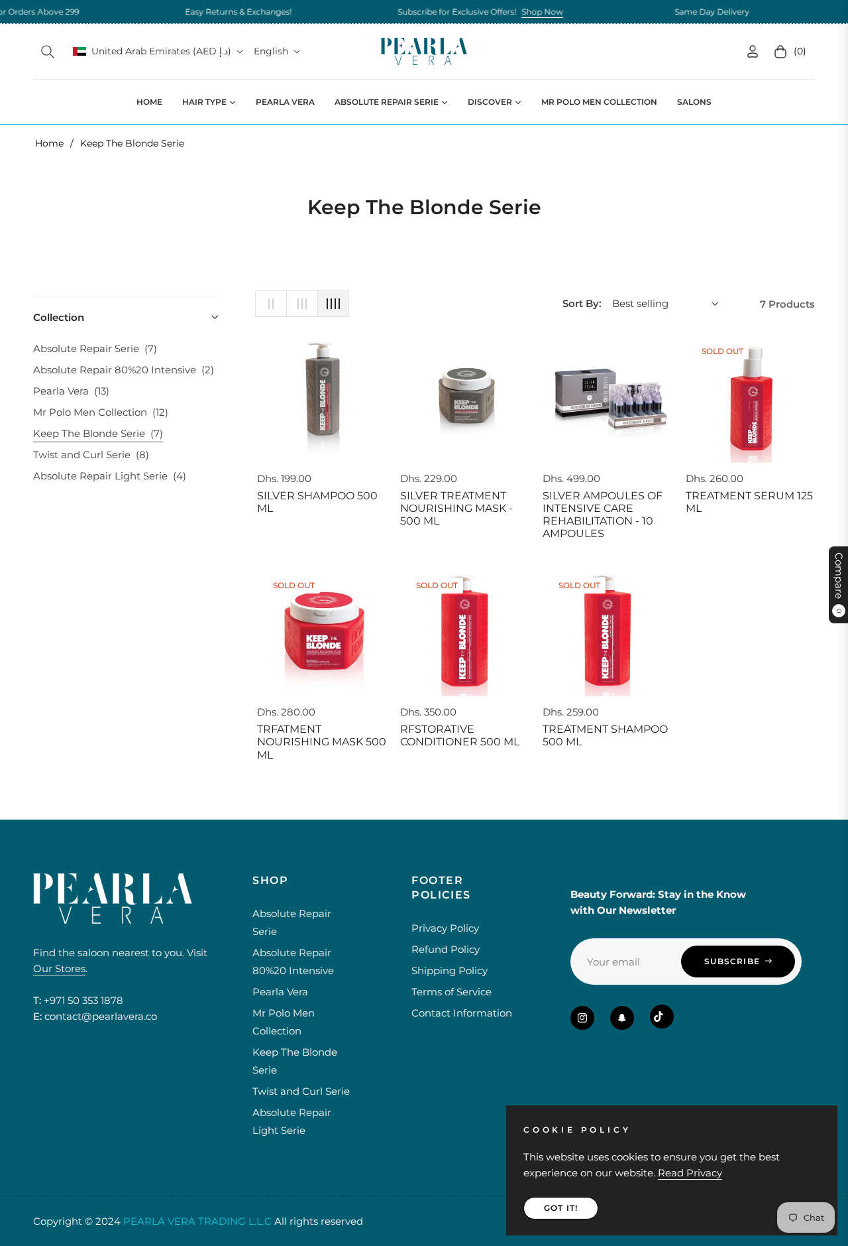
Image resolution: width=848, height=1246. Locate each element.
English (271, 51)
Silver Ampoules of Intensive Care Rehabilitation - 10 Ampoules (602, 514)
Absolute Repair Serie (95, 348)
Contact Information (461, 1013)
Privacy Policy (445, 928)
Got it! (561, 1208)
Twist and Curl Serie (91, 454)
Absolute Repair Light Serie (109, 475)
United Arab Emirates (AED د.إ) (161, 51)
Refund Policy (445, 949)
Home (49, 143)
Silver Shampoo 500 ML (317, 502)
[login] (753, 51)
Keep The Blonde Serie (98, 433)
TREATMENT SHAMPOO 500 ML (605, 735)
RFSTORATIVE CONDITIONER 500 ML (459, 735)
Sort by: (582, 303)
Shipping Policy (449, 970)
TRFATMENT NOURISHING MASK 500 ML (321, 742)
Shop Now (509, 12)
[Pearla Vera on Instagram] (582, 1018)
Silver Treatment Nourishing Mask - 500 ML (456, 508)
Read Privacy (690, 1172)
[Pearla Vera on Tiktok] (662, 1016)
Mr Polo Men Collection (100, 412)
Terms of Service (451, 991)
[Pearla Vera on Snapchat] (622, 1018)
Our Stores (59, 968)
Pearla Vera (71, 391)
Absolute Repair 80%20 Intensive (123, 369)
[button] (47, 51)
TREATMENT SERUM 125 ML (749, 502)
